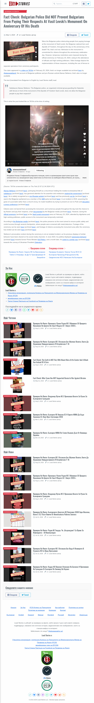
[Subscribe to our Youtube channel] (33, 310)
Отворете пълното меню (5, 4)
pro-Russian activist (37, 196)
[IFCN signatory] (47, 658)
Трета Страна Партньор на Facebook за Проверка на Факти (30, 301)
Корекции (52, 610)
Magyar (40, 615)
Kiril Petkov (42, 239)
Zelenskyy (38, 242)
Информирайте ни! (70, 285)
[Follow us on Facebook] (16, 310)
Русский (61, 615)
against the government (73, 193)
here (80, 70)
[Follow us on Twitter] (28, 310)
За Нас (23, 607)
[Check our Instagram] (20, 310)
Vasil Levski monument (41, 214)
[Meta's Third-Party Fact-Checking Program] (47, 672)
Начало (13, 607)
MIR (43, 199)
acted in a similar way (70, 239)
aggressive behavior (79, 237)
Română (51, 615)
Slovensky (71, 615)
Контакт (63, 610)
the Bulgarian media (20, 221)
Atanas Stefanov (10, 191)
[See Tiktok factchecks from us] (7, 310)
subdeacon (8, 193)
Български (10, 615)
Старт (75, 4)
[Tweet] (88, 4)
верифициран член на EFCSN (19, 298)
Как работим (60, 607)
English (21, 615)
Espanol (31, 615)
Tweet (85, 34)
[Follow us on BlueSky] (11, 310)
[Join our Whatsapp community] (24, 310)
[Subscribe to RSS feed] (41, 310)
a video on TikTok (26, 70)
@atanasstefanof (10, 73)
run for (72, 196)
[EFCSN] (47, 685)
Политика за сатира (76, 607)
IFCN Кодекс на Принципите (40, 607)
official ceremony (10, 214)
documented (37, 212)
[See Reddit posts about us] (37, 310)
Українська (83, 615)
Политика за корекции (36, 610)
